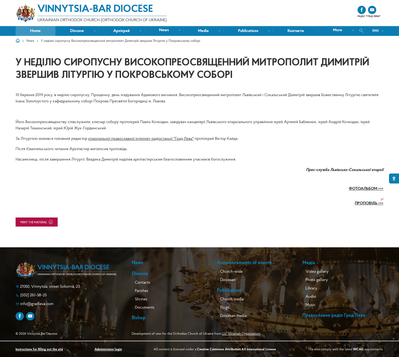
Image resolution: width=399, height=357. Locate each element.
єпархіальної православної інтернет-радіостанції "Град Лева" (141, 139)
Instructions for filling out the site (39, 349)
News (30, 41)
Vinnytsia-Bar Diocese (95, 9)
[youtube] (372, 10)
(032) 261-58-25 (33, 295)
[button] (164, 30)
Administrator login (108, 349)
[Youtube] (30, 316)
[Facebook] (20, 316)
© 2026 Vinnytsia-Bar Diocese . (37, 333)
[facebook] (362, 10)
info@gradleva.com (36, 304)
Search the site (362, 31)
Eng (376, 30)
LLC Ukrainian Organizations (241, 333)
